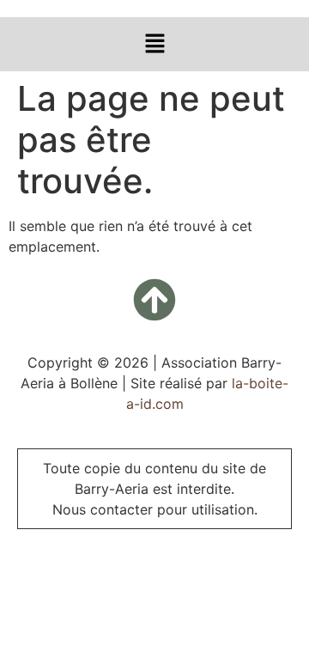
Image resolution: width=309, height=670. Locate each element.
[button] (154, 44)
